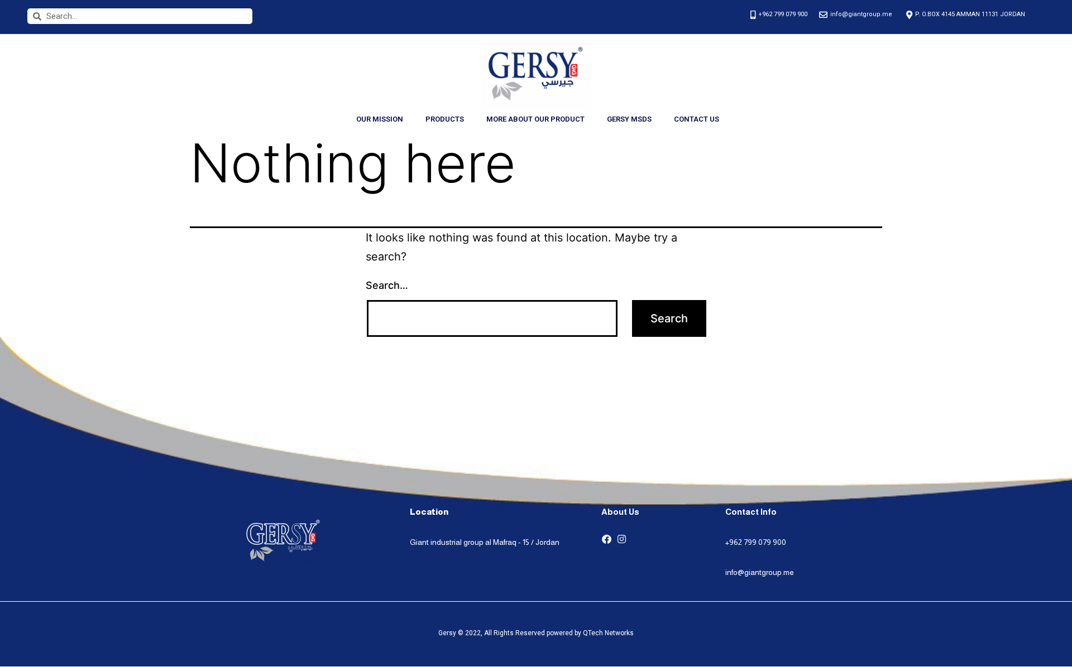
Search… (387, 285)
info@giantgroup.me (759, 572)
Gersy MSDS (629, 119)
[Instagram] (621, 539)
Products (444, 119)
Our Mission (379, 119)
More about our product (535, 119)
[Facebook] (606, 539)
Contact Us (696, 119)
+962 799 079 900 (755, 542)
